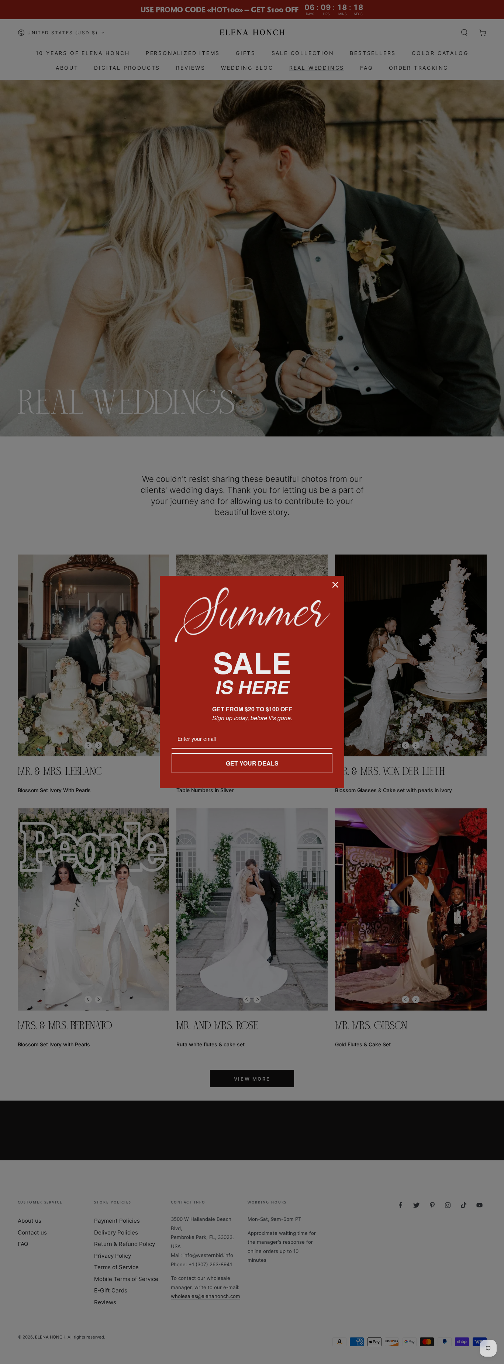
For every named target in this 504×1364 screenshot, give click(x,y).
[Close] (335, 585)
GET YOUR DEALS (252, 763)
